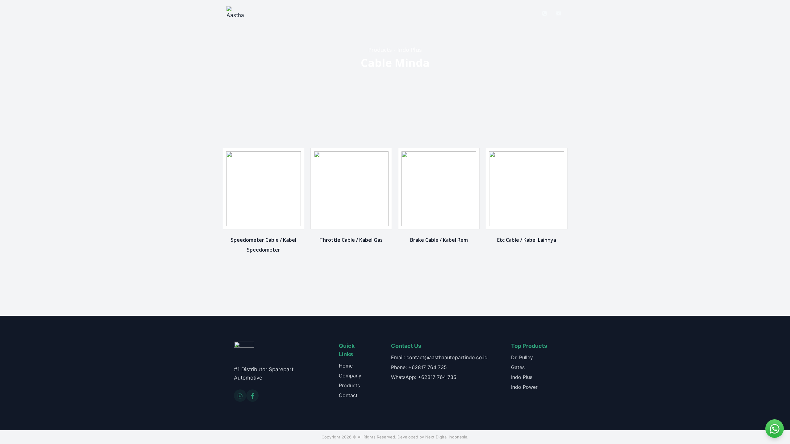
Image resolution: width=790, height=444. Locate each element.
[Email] (558, 13)
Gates (518, 367)
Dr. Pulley (522, 357)
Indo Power (524, 387)
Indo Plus (521, 377)
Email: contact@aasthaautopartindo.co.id (439, 357)
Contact (455, 13)
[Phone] (544, 13)
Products (400, 13)
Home (338, 13)
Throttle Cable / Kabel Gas (351, 239)
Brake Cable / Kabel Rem (439, 239)
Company (367, 13)
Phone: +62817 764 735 (419, 367)
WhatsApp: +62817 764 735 (423, 377)
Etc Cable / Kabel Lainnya (526, 239)
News (428, 13)
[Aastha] (235, 13)
